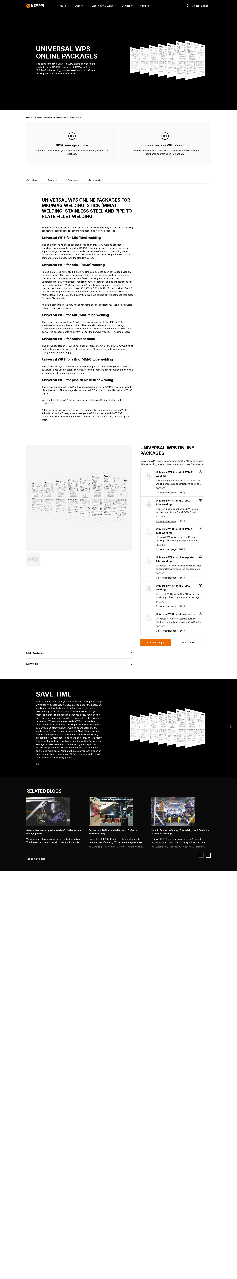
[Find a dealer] (188, 642)
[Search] (187, 5)
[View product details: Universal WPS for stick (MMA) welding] (200, 471)
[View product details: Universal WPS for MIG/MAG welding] (200, 585)
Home (29, 117)
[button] (33, 559)
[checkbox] (172, 482)
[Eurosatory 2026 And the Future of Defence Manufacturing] (111, 811)
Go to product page (166, 492)
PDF (181, 492)
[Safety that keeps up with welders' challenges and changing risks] (48, 811)
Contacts (144, 5)
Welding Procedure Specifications (50, 117)
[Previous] (201, 855)
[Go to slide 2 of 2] (38, 764)
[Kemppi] (35, 6)
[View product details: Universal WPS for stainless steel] (200, 613)
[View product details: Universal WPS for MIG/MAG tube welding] (200, 500)
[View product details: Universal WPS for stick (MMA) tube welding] (200, 528)
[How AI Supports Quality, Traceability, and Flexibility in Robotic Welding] (173, 811)
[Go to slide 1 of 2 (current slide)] (36, 764)
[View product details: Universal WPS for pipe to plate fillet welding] (200, 557)
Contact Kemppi (155, 642)
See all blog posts (35, 858)
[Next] (230, 726)
